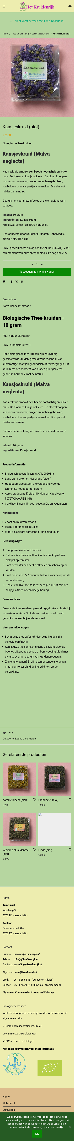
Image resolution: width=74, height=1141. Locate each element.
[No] (69, 1127)
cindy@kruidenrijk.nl (26, 959)
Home (5, 34)
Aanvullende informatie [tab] (17, 306)
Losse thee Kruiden (41, 34)
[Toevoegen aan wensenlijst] (5, 281)
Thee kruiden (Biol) (20, 34)
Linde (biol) (45, 850)
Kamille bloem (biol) (15, 800)
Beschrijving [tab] (10, 299)
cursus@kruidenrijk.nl (27, 954)
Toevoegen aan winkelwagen (37, 271)
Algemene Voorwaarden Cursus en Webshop (29, 992)
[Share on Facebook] (11, 282)
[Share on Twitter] (16, 282)
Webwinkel (9, 1103)
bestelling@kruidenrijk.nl (28, 964)
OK (37, 1133)
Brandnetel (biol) (48, 800)
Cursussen (9, 1109)
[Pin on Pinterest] (22, 282)
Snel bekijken (8, 805)
